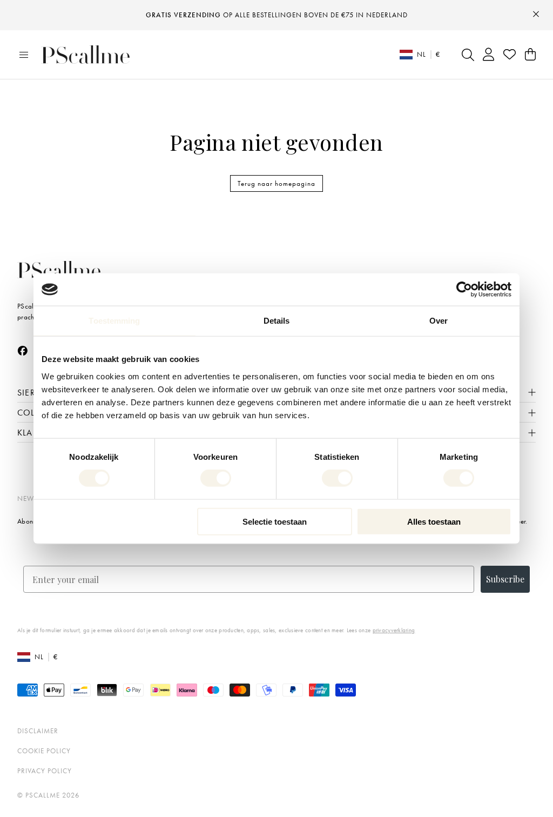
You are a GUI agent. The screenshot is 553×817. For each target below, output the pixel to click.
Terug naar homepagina (276, 183)
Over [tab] (438, 320)
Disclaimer (37, 730)
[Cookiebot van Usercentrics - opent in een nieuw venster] (464, 290)
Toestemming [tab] (114, 320)
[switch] (215, 478)
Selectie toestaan (274, 521)
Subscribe (505, 579)
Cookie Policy (44, 750)
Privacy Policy (44, 770)
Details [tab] (277, 320)
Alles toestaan (434, 521)
